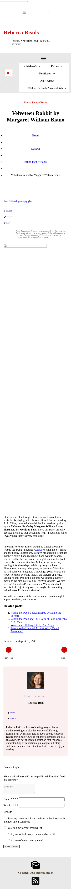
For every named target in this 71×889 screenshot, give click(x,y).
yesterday (38, 549)
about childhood (10, 201)
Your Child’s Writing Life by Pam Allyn (32, 625)
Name (10, 799)
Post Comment (11, 846)
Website (7, 811)
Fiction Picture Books (35, 102)
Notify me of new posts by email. (26, 840)
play (30, 201)
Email (10, 805)
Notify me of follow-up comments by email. (31, 834)
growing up (22, 201)
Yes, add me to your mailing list (24, 827)
